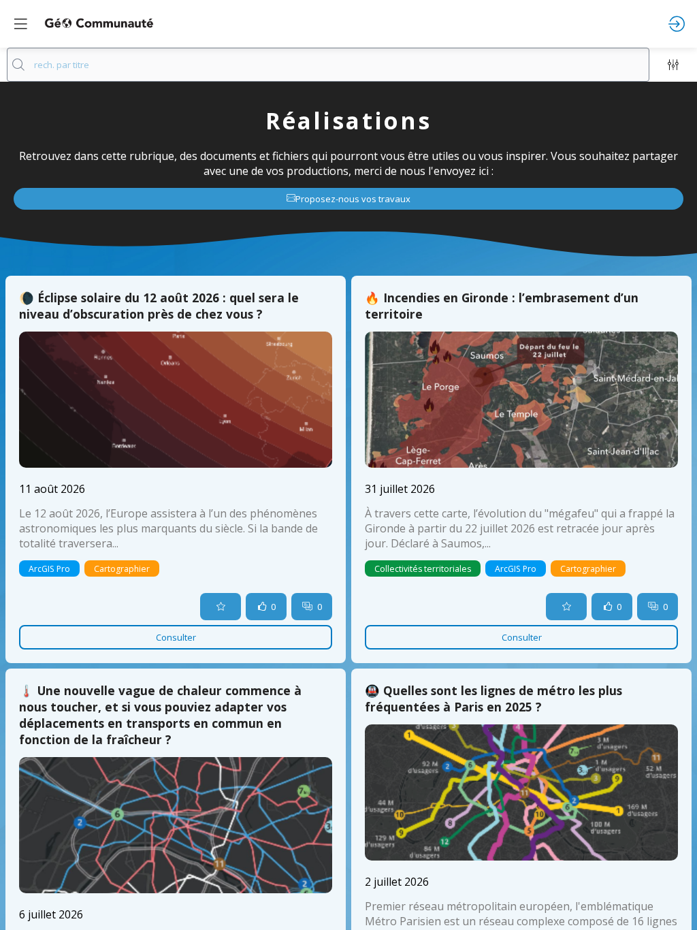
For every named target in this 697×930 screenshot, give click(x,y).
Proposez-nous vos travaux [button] (352, 199)
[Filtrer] (673, 65)
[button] (20, 24)
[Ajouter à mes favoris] (220, 606)
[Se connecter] (676, 24)
